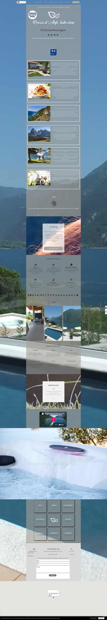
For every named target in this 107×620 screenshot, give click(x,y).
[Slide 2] (53, 398)
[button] (35, 323)
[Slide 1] (52, 398)
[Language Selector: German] (21, 2)
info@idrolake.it (33, 551)
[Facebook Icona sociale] (106, 308)
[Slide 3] (54, 398)
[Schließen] (105, 618)
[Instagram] (106, 312)
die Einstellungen (94, 618)
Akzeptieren (101, 618)
